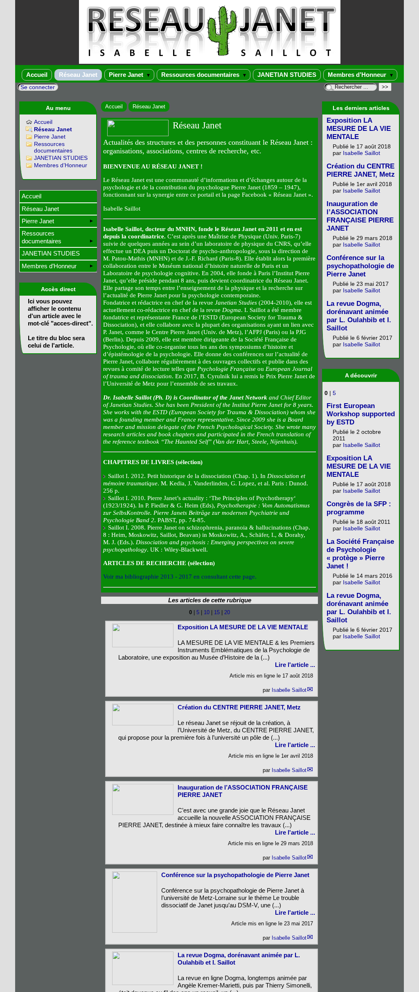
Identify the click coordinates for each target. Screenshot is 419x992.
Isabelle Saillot (289, 690)
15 (217, 612)
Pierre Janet (127, 74)
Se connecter (37, 87)
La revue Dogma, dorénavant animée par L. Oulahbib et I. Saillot (359, 316)
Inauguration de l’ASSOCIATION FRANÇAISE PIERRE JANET (360, 216)
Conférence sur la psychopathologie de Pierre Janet (235, 874)
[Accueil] (209, 62)
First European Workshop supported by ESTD (361, 414)
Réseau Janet (78, 74)
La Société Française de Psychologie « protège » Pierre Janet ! (360, 554)
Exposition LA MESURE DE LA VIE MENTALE (243, 627)
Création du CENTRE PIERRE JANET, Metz (239, 707)
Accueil (36, 74)
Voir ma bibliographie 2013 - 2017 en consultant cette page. (180, 576)
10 (207, 612)
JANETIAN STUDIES (286, 74)
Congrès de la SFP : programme (359, 508)
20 (227, 612)
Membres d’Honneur (358, 74)
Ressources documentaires (201, 74)
